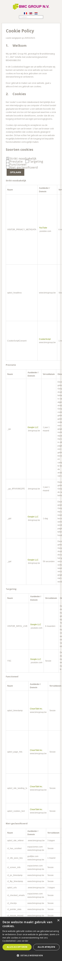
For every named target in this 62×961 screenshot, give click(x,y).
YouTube (43, 228)
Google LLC (33, 427)
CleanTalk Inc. (36, 709)
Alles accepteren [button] (17, 947)
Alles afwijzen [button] (46, 947)
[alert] (31, 939)
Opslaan (15, 172)
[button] (31, 955)
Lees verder (22, 940)
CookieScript (45, 339)
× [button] (58, 920)
